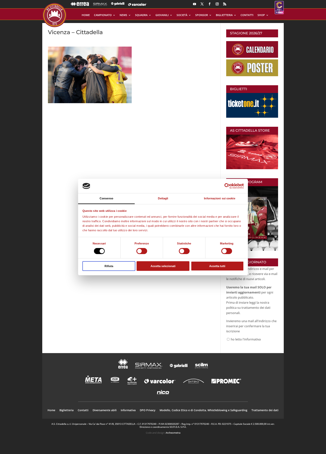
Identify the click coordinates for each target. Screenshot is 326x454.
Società (182, 15)
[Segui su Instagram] (217, 4)
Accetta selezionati (163, 266)
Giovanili (162, 15)
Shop (261, 15)
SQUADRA (141, 15)
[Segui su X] (202, 4)
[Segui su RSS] (225, 4)
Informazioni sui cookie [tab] (219, 198)
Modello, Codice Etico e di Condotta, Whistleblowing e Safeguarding (203, 410)
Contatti (247, 15)
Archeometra (173, 432)
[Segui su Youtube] (194, 4)
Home (86, 15)
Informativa (128, 410)
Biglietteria (224, 15)
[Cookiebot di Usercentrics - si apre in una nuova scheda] (227, 186)
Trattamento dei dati (264, 410)
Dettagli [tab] (163, 198)
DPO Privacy (147, 410)
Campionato (103, 15)
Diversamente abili (105, 410)
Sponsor (201, 15)
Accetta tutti (217, 266)
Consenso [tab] (106, 198)
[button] (90, 75)
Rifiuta (109, 266)
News (123, 15)
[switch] (141, 251)
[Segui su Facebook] (210, 4)
